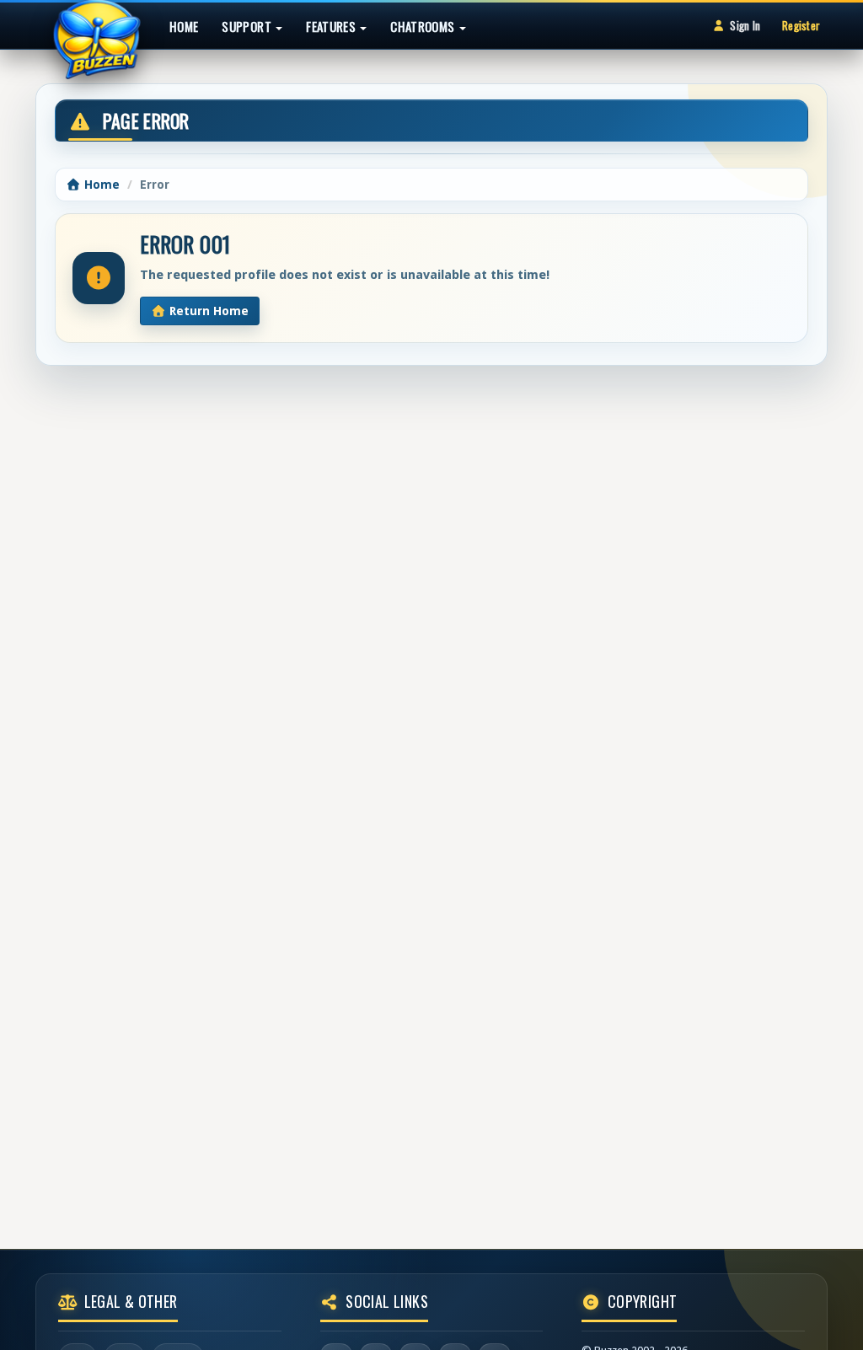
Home (183, 26)
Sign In (745, 25)
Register (801, 25)
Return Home (207, 311)
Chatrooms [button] (424, 26)
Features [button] (332, 26)
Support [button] (248, 26)
